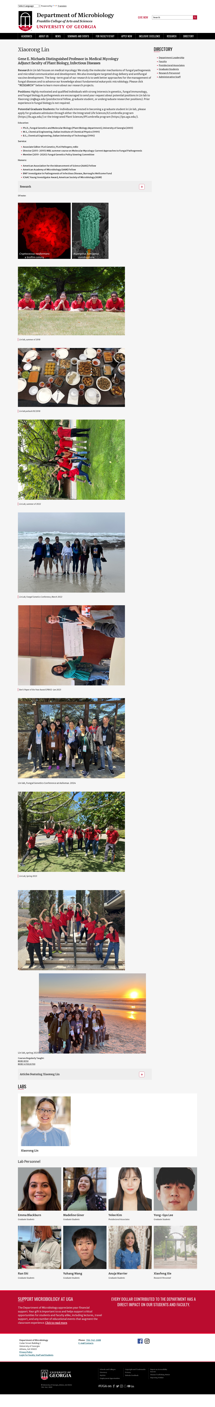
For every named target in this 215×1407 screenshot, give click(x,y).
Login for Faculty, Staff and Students (36, 1355)
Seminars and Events (78, 36)
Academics (26, 36)
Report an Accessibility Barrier (158, 1370)
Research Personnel (169, 73)
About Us (44, 36)
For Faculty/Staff (105, 36)
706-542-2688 (93, 1340)
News (58, 36)
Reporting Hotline (157, 1378)
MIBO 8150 (23, 1061)
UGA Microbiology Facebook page (140, 1341)
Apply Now (126, 36)
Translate (62, 6)
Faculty (163, 61)
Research (171, 36)
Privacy (128, 1372)
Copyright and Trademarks (135, 1369)
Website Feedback (131, 1375)
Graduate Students (169, 69)
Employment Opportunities (110, 1378)
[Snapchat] (125, 1386)
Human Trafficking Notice (160, 1375)
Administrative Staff (170, 76)
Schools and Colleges (108, 1369)
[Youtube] (128, 1386)
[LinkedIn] (132, 1386)
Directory (188, 36)
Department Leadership (171, 57)
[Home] (67, 18)
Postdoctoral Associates (172, 65)
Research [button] (25, 186)
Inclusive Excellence (149, 36)
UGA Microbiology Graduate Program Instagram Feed (147, 1341)
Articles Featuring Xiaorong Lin (40, 1074)
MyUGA (102, 1375)
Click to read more (56, 1322)
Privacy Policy (25, 1352)
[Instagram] (121, 1386)
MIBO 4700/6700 (26, 1064)
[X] (117, 1386)
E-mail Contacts (86, 1343)
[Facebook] (113, 1386)
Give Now (143, 17)
